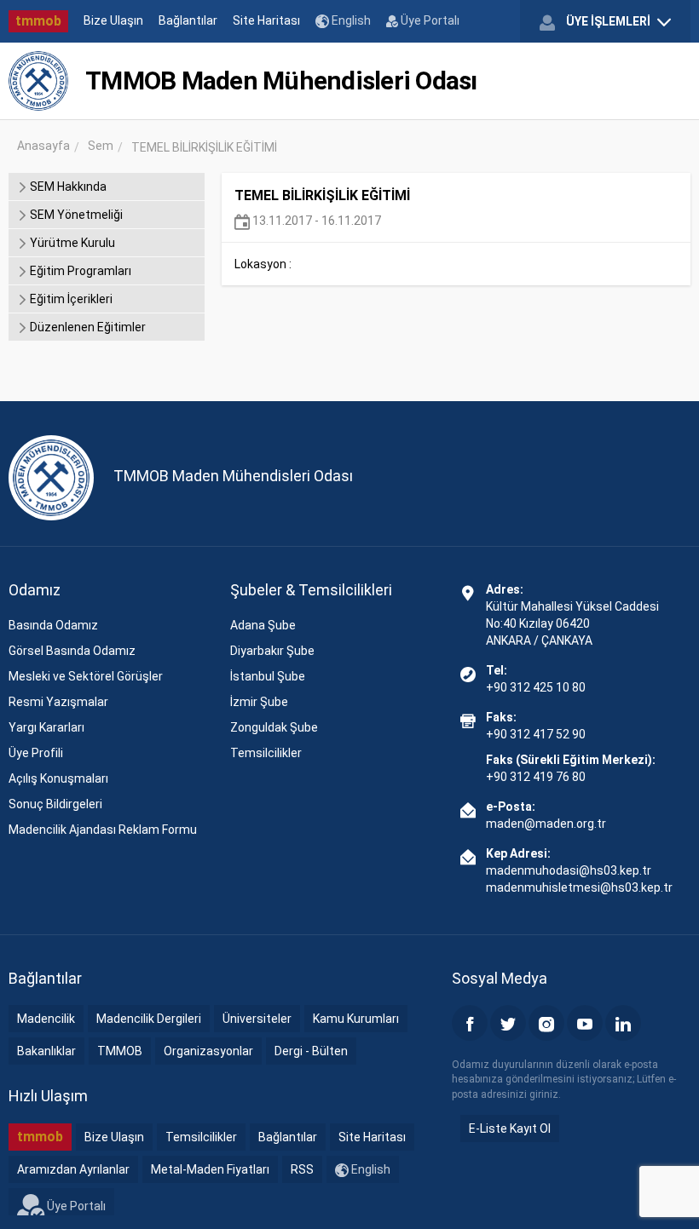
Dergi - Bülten (311, 1051)
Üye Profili (36, 753)
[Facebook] (470, 1023)
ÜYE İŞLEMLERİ (608, 21)
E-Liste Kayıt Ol (510, 1128)
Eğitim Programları (79, 271)
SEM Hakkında (67, 186)
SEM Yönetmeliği (75, 214)
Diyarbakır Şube (272, 651)
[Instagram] (546, 1023)
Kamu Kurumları (356, 1018)
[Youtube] (585, 1023)
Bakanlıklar (46, 1051)
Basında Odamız (53, 625)
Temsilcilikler (266, 753)
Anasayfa (43, 145)
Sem (100, 145)
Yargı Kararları (46, 727)
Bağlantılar (188, 20)
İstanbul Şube (267, 676)
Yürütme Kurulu (71, 243)
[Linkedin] (623, 1023)
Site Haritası (266, 20)
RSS (302, 1169)
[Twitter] (508, 1023)
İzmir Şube (259, 702)
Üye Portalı (428, 20)
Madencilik (46, 1018)
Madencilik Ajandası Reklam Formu (103, 829)
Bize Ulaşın (113, 20)
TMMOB (119, 1051)
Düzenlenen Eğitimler (86, 327)
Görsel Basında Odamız (72, 651)
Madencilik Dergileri (148, 1018)
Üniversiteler (257, 1018)
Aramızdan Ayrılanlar (73, 1169)
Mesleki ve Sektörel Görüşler (86, 676)
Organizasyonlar (208, 1051)
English (350, 20)
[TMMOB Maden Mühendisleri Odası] (38, 81)
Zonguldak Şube (274, 727)
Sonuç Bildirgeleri (55, 804)
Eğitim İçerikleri (70, 299)
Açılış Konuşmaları (58, 778)
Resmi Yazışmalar (58, 702)
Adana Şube (263, 625)
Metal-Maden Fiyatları (210, 1169)
